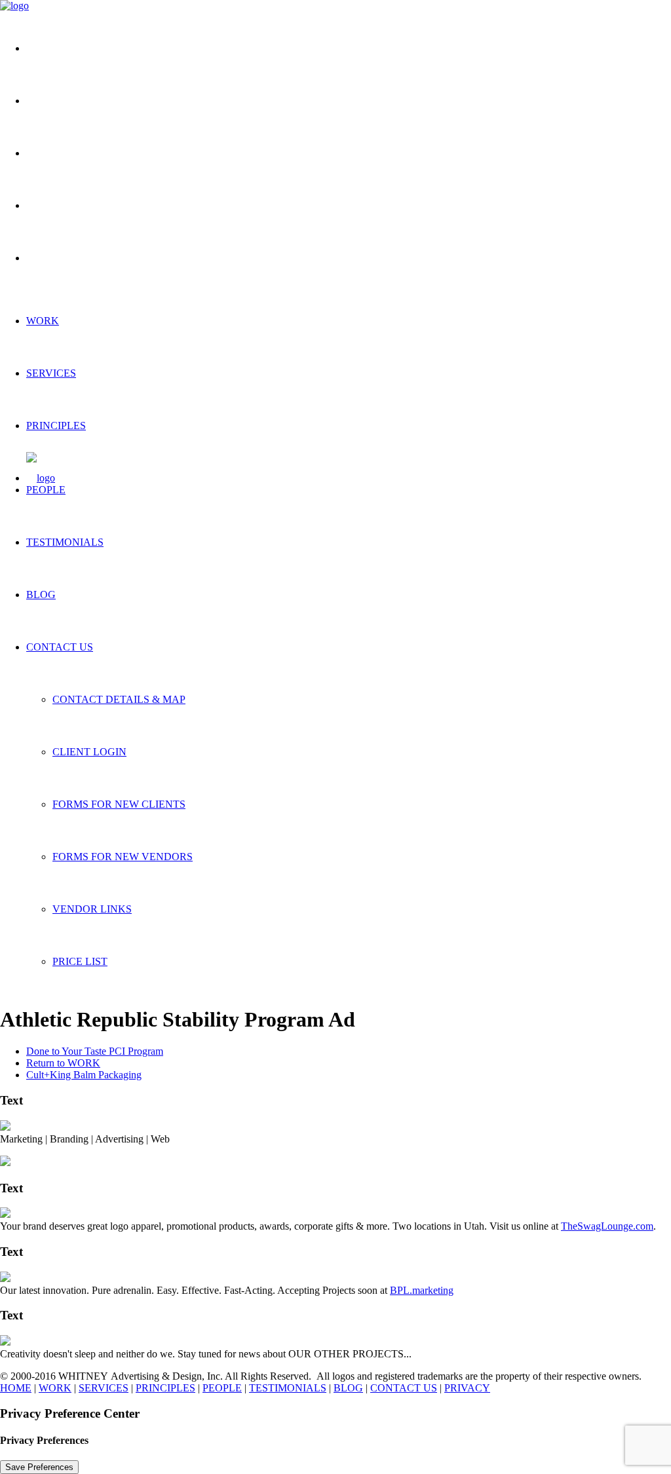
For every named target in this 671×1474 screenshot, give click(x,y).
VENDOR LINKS (92, 909)
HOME (15, 1387)
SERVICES (51, 373)
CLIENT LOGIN (89, 751)
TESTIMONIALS (65, 542)
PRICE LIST (79, 961)
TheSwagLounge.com (607, 1226)
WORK (42, 320)
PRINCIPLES (56, 425)
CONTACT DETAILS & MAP (118, 699)
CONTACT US (59, 646)
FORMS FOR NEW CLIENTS (118, 804)
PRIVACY (467, 1387)
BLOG (41, 594)
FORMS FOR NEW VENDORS (122, 856)
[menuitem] (348, 48)
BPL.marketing (421, 1290)
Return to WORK (63, 1062)
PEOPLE (46, 489)
